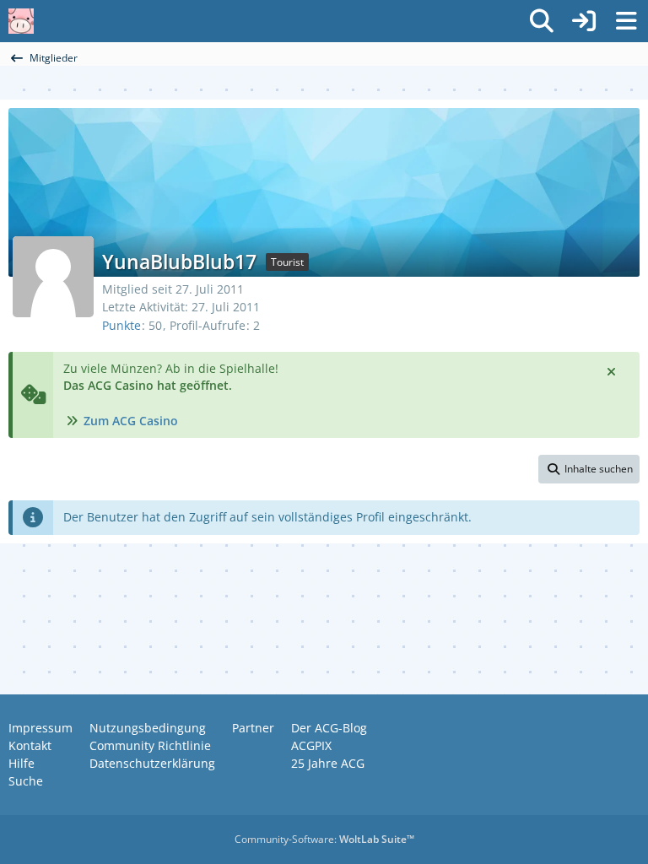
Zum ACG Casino (131, 421)
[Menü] (626, 21)
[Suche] (542, 21)
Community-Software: (324, 839)
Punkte (121, 325)
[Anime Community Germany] (21, 21)
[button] (589, 469)
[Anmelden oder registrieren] (584, 21)
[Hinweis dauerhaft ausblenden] (612, 370)
